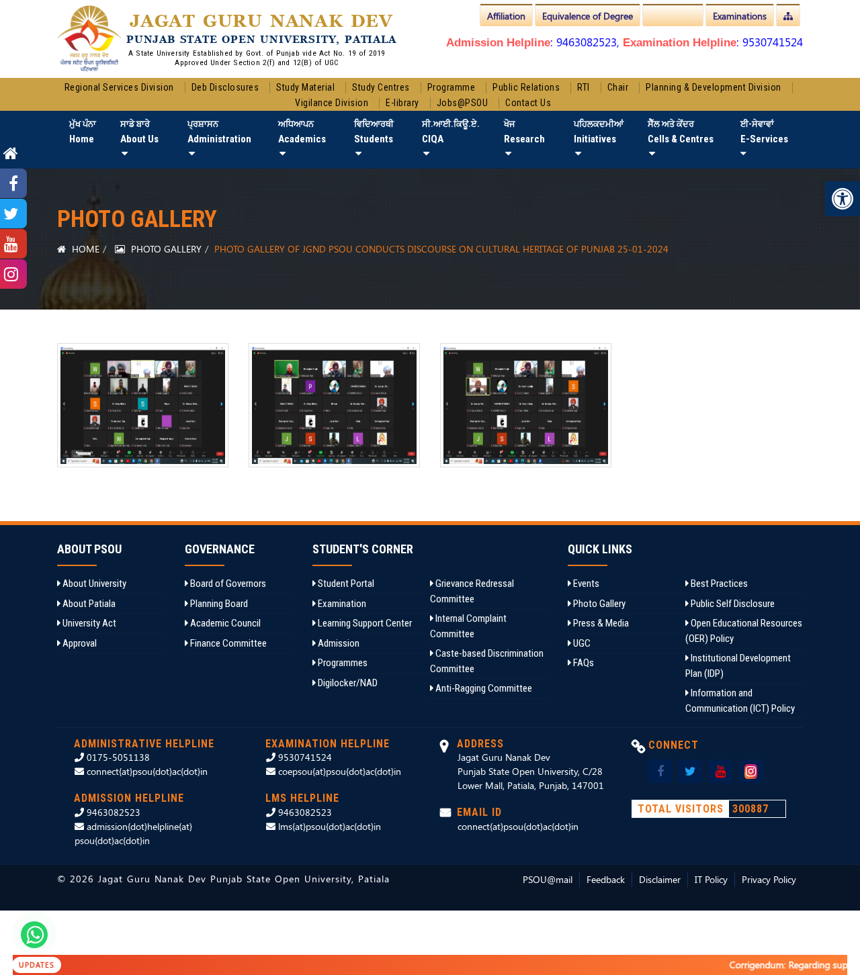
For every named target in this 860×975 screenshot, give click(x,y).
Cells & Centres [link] (681, 132)
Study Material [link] (305, 87)
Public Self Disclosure (732, 604)
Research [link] (524, 132)
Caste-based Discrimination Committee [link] (487, 661)
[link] (842, 198)
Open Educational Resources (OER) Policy (743, 631)
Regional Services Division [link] (119, 87)
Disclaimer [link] (660, 879)
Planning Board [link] (218, 604)
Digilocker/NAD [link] (347, 683)
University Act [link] (88, 623)
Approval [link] (78, 643)
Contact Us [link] (528, 102)
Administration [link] (219, 132)
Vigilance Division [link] (331, 102)
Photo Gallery (598, 604)
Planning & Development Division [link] (713, 87)
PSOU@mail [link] (547, 879)
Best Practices (718, 583)
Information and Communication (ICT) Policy (740, 700)
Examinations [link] (740, 15)
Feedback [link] (606, 879)
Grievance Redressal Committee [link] (472, 591)
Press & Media (600, 623)
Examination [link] (341, 604)
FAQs (582, 663)
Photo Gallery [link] (165, 248)
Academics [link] (302, 132)
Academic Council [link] (224, 623)
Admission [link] (337, 643)
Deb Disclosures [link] (225, 87)
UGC (581, 643)
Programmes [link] (342, 663)
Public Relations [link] (526, 87)
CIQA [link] (451, 132)
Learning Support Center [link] (364, 623)
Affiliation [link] (506, 15)
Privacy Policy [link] (769, 879)
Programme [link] (451, 87)
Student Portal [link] (345, 583)
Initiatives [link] (599, 132)
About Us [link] (139, 132)
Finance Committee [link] (227, 643)
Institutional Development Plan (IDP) (738, 666)
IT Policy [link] (711, 879)
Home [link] (82, 132)
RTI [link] (583, 87)
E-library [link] (402, 102)
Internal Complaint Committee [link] (468, 626)
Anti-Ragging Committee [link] (482, 688)
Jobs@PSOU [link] (462, 102)
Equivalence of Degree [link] (587, 15)
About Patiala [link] (88, 604)
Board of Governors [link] (227, 583)
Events (585, 583)
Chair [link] (618, 87)
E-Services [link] (764, 132)
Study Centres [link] (381, 87)
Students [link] (374, 132)
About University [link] (93, 583)
